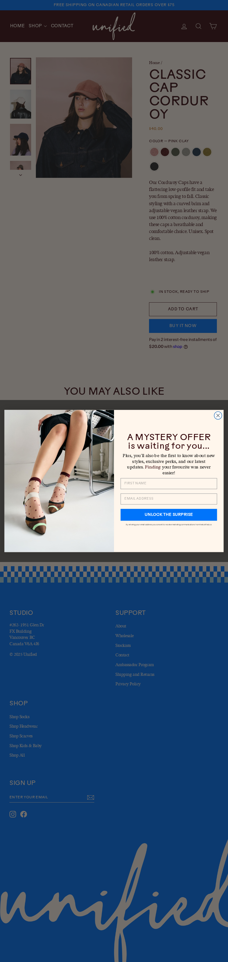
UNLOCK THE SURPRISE (169, 515)
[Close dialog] (218, 415)
